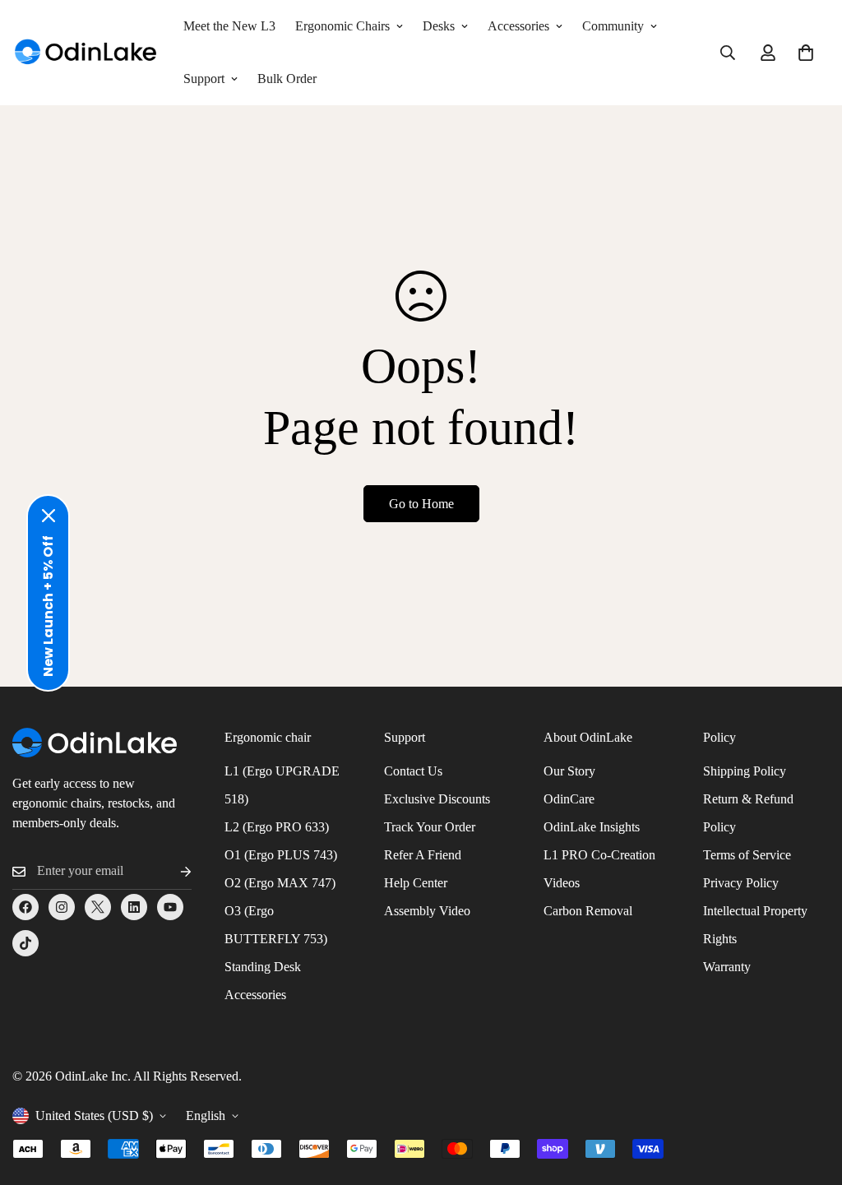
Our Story (569, 771)
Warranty (727, 967)
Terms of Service (747, 855)
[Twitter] (98, 907)
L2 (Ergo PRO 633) (276, 827)
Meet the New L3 (229, 26)
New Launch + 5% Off (48, 606)
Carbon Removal (588, 911)
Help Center (415, 883)
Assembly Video (427, 911)
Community (613, 26)
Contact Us (413, 771)
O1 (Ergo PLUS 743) (280, 855)
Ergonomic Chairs (342, 26)
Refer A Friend (422, 855)
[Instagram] (62, 907)
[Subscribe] (173, 871)
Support (203, 79)
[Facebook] (25, 907)
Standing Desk (262, 967)
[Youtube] (170, 907)
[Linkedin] (134, 907)
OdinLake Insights (592, 827)
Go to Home (421, 504)
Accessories (518, 26)
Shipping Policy (744, 771)
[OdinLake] (86, 53)
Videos (562, 883)
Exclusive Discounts (437, 799)
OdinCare (569, 799)
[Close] (48, 515)
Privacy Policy (741, 883)
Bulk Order (287, 79)
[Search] (727, 53)
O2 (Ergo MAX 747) (279, 883)
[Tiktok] (25, 943)
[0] (806, 53)
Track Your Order (429, 827)
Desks (439, 26)
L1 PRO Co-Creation (599, 855)
